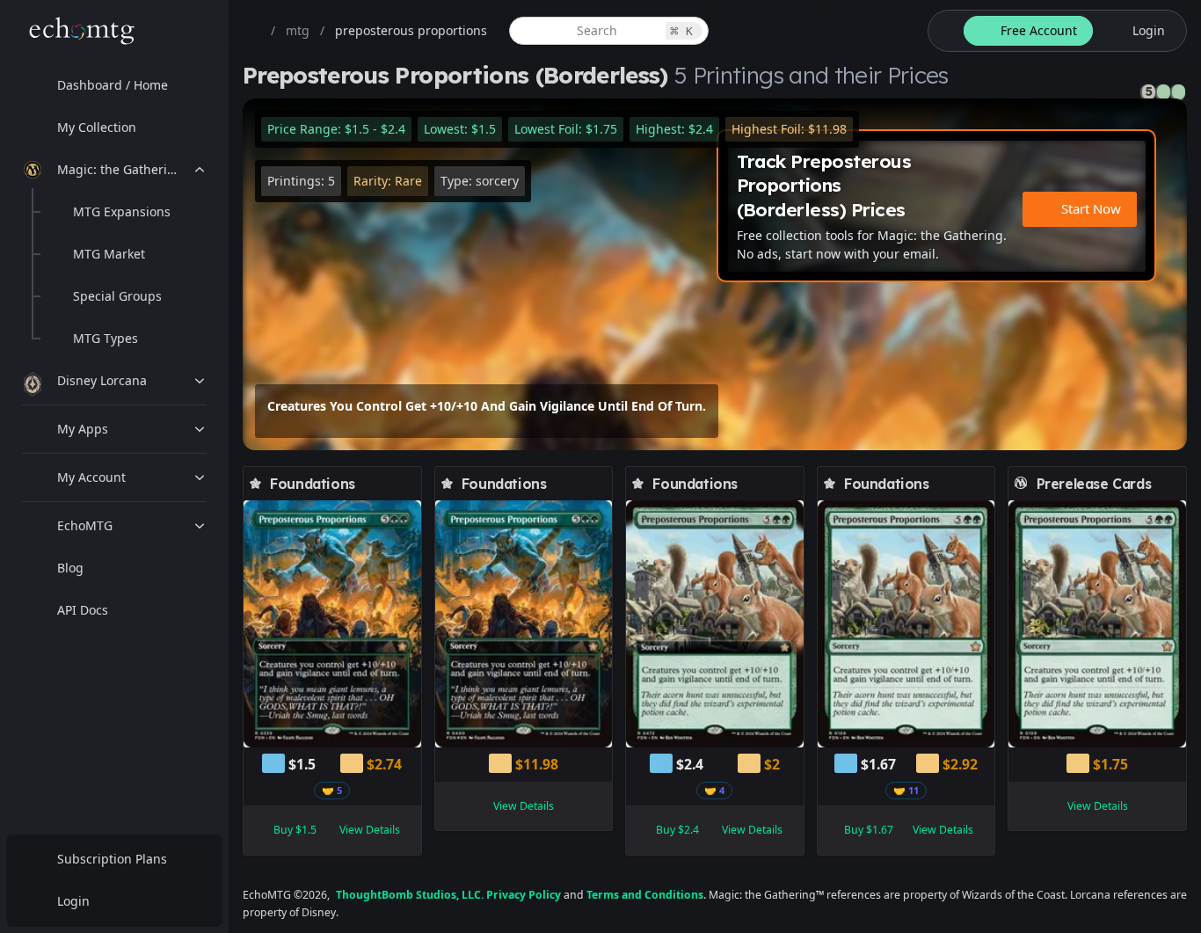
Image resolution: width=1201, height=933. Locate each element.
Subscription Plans (112, 858)
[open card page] (409, 483)
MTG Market (109, 253)
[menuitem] (114, 85)
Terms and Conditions (644, 894)
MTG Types (105, 338)
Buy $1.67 (868, 829)
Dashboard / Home (112, 85)
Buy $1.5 (295, 829)
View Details (369, 829)
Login (73, 901)
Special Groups (117, 296)
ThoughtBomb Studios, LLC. (410, 894)
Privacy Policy (523, 894)
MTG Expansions (122, 211)
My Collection (96, 127)
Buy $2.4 (677, 829)
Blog (70, 567)
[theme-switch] (942, 31)
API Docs (82, 609)
